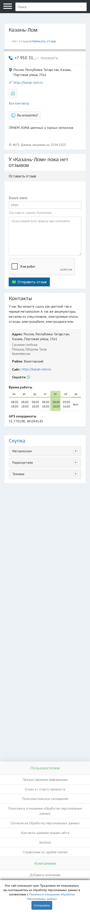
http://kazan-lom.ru (28, 82)
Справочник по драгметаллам (45, 852)
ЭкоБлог (45, 842)
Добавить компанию (45, 875)
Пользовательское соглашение (45, 798)
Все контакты (19, 103)
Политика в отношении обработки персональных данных (45, 811)
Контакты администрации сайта (45, 832)
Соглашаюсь (42, 905)
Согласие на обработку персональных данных (45, 823)
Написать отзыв (44, 41)
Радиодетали (22, 462)
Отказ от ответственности (45, 789)
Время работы (20, 387)
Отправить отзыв (32, 281)
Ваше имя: (18, 198)
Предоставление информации (45, 779)
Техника (18, 474)
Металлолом (22, 451)
